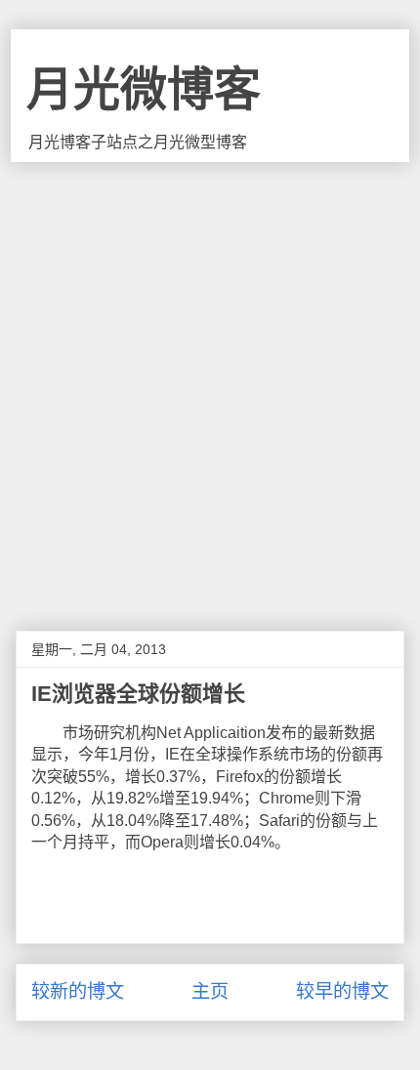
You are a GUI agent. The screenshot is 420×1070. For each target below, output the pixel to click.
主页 (210, 991)
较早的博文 (342, 991)
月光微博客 (143, 89)
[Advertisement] (210, 382)
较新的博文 (77, 991)
